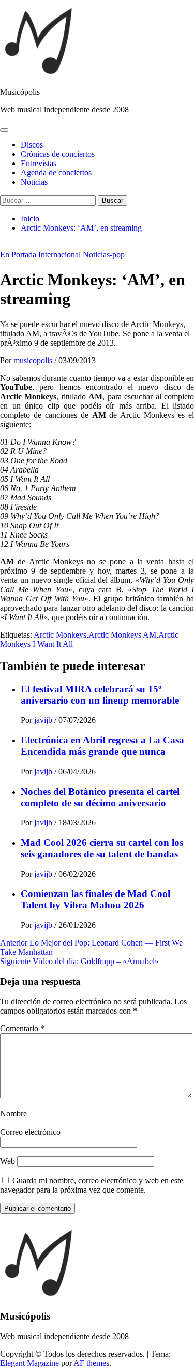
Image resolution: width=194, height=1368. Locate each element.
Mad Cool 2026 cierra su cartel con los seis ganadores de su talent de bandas (102, 848)
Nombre (13, 1113)
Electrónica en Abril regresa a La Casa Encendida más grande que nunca (102, 746)
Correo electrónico (30, 1132)
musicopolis (33, 360)
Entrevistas (38, 163)
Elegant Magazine (29, 1363)
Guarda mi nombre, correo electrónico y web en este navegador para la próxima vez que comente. (91, 1185)
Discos (32, 144)
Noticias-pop (104, 254)
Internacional (59, 254)
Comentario (22, 1028)
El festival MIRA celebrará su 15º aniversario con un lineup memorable (100, 694)
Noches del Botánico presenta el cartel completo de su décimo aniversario (100, 797)
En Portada (18, 254)
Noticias (34, 181)
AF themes (91, 1363)
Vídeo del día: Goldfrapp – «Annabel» (79, 961)
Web (7, 1161)
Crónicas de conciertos (58, 154)
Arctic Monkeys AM (122, 634)
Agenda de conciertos (56, 172)
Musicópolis (20, 92)
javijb (44, 719)
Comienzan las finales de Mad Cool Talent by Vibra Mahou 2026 (95, 899)
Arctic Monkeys (60, 634)
